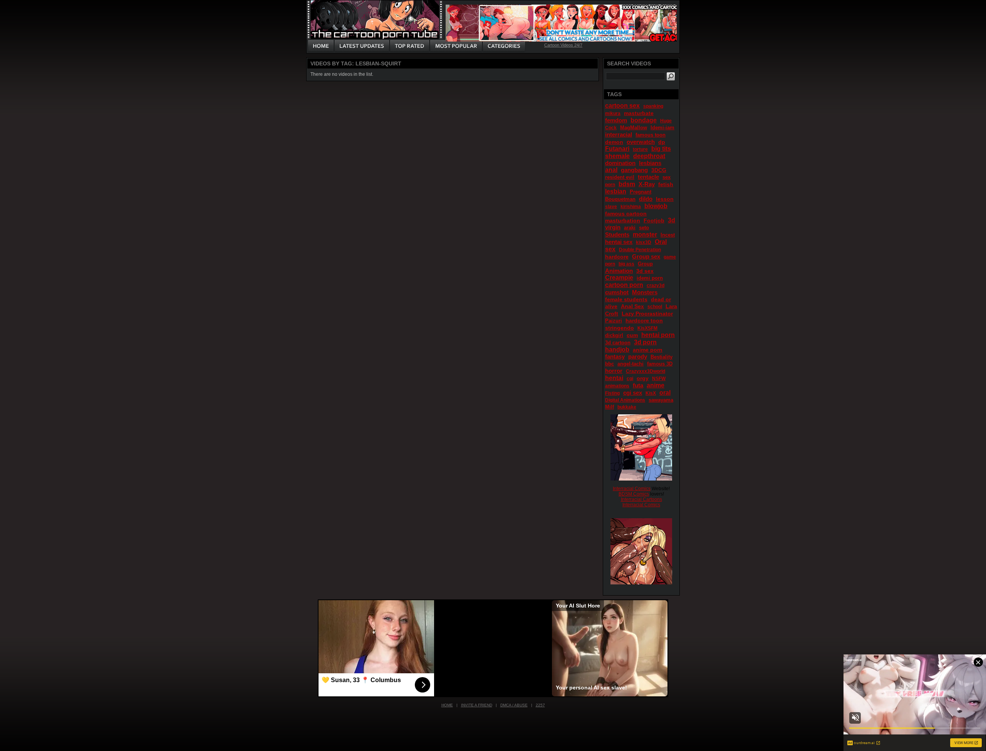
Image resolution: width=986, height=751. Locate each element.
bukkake (626, 407)
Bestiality (661, 357)
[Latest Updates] (361, 46)
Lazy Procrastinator (647, 313)
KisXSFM (647, 328)
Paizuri (613, 321)
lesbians (650, 163)
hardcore (617, 257)
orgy (643, 378)
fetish (665, 184)
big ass (626, 264)
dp (661, 142)
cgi (630, 378)
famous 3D (659, 364)
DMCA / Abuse (514, 705)
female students (626, 299)
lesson (665, 199)
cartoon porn (624, 285)
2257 (540, 705)
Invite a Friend (476, 705)
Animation (619, 270)
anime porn (647, 350)
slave (611, 206)
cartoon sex (622, 105)
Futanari (617, 148)
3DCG (658, 170)
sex (666, 177)
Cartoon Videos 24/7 (563, 45)
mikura (612, 113)
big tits (661, 148)
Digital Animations (625, 400)
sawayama (661, 400)
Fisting (612, 393)
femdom (616, 120)
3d (671, 220)
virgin (612, 227)
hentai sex (618, 242)
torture (640, 149)
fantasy (615, 356)
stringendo (619, 328)
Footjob (654, 220)
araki (630, 227)
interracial (618, 134)
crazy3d (655, 285)
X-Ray (647, 184)
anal (611, 170)
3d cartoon (618, 342)
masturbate (639, 113)
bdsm (627, 184)
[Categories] (503, 46)
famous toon (651, 135)
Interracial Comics (632, 488)
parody (637, 356)
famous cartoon (626, 213)
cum (632, 335)
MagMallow (633, 127)
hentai (614, 378)
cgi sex (632, 392)
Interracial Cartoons (641, 499)
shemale (617, 156)
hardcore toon (644, 320)
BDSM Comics (634, 494)
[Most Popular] (455, 46)
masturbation (622, 220)
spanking (653, 106)
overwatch (641, 142)
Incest (668, 235)
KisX (651, 393)
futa (638, 385)
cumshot (617, 292)
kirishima (630, 206)
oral (665, 392)
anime (655, 385)
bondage (644, 120)
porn (610, 184)
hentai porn (658, 335)
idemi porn (650, 278)
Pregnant (640, 192)
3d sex (645, 271)
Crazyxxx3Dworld (645, 371)
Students (617, 234)
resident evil (619, 177)
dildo (645, 198)
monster (645, 234)
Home (447, 705)
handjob (617, 349)
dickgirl (614, 335)
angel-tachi (630, 364)
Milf (609, 407)
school (654, 306)
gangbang (634, 170)
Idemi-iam (662, 127)
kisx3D (643, 242)
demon (614, 142)
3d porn (645, 342)
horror (613, 370)
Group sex (646, 256)
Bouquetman (620, 199)
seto (644, 227)
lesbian (615, 191)
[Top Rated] (409, 46)
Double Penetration (640, 249)
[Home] (320, 46)
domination (620, 163)
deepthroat (649, 156)
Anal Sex (632, 306)
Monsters (644, 292)
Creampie (619, 277)
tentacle (648, 177)
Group (645, 264)
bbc (609, 364)
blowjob (655, 206)
